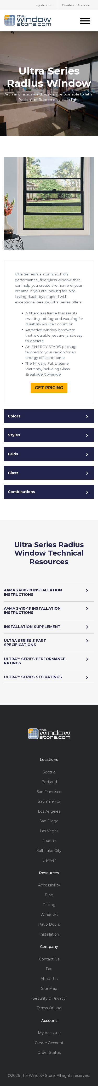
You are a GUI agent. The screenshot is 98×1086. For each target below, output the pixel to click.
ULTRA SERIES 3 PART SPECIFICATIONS (25, 642)
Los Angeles (49, 811)
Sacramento (49, 801)
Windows (49, 915)
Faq (49, 969)
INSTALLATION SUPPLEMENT (32, 627)
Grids (13, 454)
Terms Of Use (49, 1008)
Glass (13, 473)
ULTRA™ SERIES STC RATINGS (33, 677)
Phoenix (49, 841)
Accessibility (49, 885)
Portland (49, 782)
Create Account (49, 1043)
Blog (49, 895)
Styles (14, 435)
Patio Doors (49, 924)
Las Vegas (49, 831)
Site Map (49, 988)
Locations (49, 759)
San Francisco (49, 792)
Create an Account (76, 5)
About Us (49, 979)
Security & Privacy (49, 998)
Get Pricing (49, 387)
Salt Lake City (49, 851)
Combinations (21, 492)
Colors (14, 416)
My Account (45, 5)
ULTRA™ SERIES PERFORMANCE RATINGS (34, 661)
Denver (49, 860)
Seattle (49, 772)
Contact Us (49, 959)
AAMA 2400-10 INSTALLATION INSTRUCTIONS (33, 592)
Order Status (49, 1052)
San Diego (49, 821)
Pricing (49, 905)
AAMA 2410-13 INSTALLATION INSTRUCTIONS (32, 610)
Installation (49, 934)
